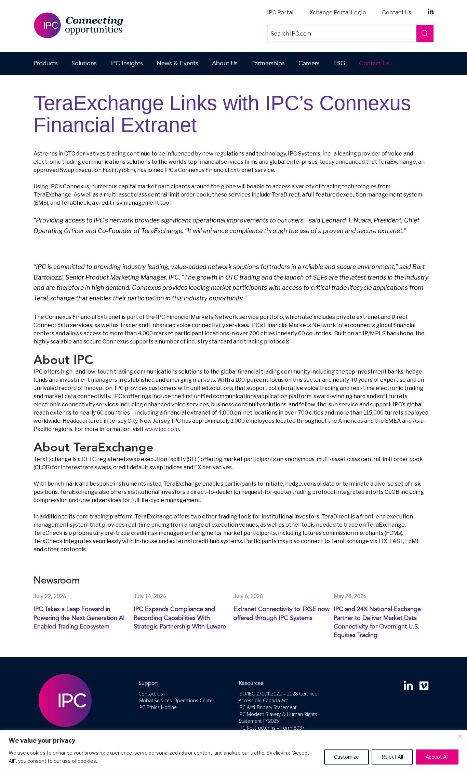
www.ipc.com (162, 429)
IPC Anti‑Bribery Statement (268, 707)
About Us (225, 63)
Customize (346, 757)
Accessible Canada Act (263, 700)
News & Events (177, 63)
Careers (309, 63)
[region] (233, 750)
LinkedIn (430, 11)
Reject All (392, 757)
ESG (339, 63)
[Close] (460, 736)
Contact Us (396, 12)
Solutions (84, 63)
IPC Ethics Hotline (157, 707)
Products (46, 63)
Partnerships (268, 63)
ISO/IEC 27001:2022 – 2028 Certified (278, 693)
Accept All (437, 757)
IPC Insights (126, 63)
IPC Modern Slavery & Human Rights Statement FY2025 (278, 717)
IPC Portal (280, 12)
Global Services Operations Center (176, 700)
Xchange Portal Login (337, 12)
